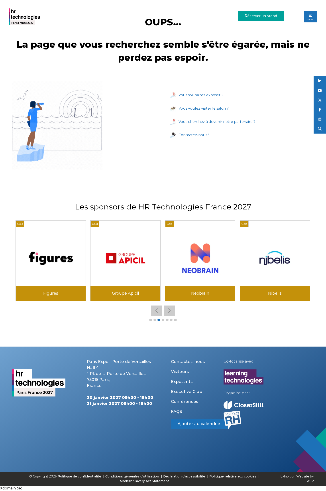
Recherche (320, 129)
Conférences (184, 401)
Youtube (320, 90)
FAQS (176, 411)
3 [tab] (158, 320)
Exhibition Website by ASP (297, 478)
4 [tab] (163, 320)
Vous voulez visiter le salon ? (204, 108)
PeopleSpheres (51, 293)
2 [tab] (154, 320)
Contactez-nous (188, 361)
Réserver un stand (261, 16)
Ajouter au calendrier (200, 423)
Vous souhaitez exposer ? (201, 95)
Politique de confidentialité (80, 476)
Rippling (200, 293)
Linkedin (320, 81)
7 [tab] (175, 320)
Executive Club (186, 391)
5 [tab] (167, 320)
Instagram (320, 119)
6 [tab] (171, 320)
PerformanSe (125, 293)
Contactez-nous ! (194, 135)
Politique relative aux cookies (232, 476)
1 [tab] (150, 320)
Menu (310, 19)
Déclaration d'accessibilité (184, 476)
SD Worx (275, 293)
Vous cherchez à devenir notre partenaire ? (217, 122)
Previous (156, 311)
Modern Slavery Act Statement (144, 481)
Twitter (320, 100)
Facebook (320, 109)
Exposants (181, 381)
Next (169, 311)
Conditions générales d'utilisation (132, 476)
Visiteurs (180, 371)
